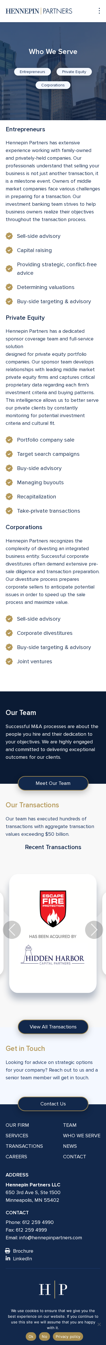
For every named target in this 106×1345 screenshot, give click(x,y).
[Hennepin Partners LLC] (39, 11)
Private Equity (74, 71)
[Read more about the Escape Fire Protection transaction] (53, 933)
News (70, 1146)
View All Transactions (53, 1027)
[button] (94, 930)
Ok (31, 1336)
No (44, 1336)
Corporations (53, 85)
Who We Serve (81, 1135)
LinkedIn (22, 1258)
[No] (99, 1324)
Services (17, 1135)
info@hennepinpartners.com (50, 1237)
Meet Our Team (53, 783)
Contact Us (53, 1104)
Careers (16, 1156)
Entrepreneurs (32, 71)
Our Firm (17, 1125)
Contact (74, 1156)
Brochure (23, 1251)
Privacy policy (68, 1336)
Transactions (24, 1146)
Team (70, 1125)
